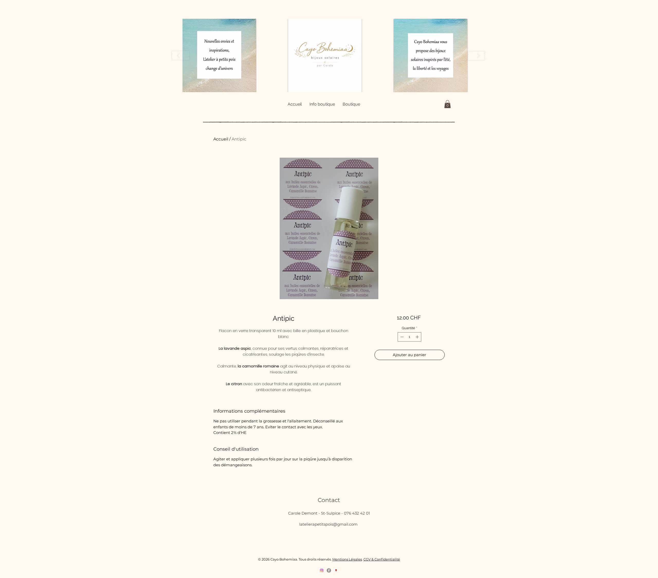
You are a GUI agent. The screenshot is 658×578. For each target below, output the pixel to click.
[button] (219, 55)
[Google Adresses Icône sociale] (336, 570)
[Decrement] (401, 337)
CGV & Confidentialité (381, 559)
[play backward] (180, 55)
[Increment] (418, 337)
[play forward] (476, 55)
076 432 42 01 (357, 513)
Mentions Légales (347, 559)
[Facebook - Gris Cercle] (329, 570)
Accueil (220, 139)
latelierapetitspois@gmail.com (328, 524)
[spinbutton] (410, 337)
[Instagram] (321, 570)
